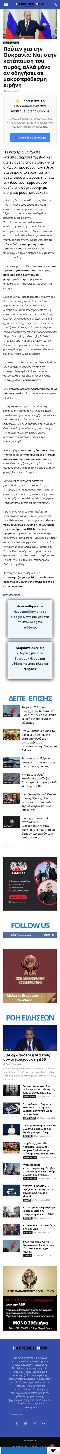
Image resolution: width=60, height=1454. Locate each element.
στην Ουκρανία (39, 209)
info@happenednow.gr (37, 1414)
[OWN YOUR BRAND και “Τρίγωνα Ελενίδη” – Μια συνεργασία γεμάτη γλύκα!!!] (11, 1190)
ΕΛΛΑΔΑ (27, 1200)
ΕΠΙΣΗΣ (40, 698)
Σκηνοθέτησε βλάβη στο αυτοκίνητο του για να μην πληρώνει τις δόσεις (38, 762)
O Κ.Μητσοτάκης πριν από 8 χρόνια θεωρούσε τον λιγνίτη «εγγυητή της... (39, 1129)
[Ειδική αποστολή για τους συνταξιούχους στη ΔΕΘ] (30, 1038)
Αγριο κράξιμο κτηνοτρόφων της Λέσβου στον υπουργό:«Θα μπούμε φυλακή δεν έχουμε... (39, 1169)
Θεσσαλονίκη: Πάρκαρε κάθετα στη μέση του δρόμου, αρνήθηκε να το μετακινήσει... (37, 1109)
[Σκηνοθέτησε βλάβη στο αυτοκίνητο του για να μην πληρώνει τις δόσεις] (11, 762)
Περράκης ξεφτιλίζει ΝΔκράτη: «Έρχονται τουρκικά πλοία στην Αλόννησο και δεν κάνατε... (40, 1148)
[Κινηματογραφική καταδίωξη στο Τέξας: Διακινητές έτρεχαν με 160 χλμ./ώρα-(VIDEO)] (11, 778)
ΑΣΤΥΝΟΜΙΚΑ (29, 1096)
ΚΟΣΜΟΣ (14, 43)
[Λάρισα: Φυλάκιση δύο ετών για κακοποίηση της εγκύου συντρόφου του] (11, 1090)
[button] (5, 4)
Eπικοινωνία (30, 1440)
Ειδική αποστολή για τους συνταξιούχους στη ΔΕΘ (26, 1057)
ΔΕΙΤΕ (16, 698)
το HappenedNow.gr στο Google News (28, 611)
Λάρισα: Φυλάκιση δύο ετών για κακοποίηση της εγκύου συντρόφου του (39, 1089)
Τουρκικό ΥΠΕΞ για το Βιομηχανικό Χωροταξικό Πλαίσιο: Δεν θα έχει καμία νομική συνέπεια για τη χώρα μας (39, 714)
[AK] (30, 1002)
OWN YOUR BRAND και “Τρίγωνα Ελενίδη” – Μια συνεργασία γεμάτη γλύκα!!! (38, 1191)
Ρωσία (9, 200)
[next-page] (11, 846)
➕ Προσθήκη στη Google (30, 137)
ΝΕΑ (6, 43)
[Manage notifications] (52, 1446)
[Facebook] (16, 1423)
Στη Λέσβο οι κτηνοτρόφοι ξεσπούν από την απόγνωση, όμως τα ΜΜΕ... (39, 1211)
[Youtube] (43, 1423)
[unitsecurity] (30, 909)
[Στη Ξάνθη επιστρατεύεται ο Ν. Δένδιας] (11, 1229)
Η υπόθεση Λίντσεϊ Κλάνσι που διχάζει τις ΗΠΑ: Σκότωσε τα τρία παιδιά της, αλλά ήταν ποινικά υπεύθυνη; (39, 802)
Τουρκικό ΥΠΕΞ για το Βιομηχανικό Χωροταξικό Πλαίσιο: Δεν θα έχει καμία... (38, 1246)
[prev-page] (5, 846)
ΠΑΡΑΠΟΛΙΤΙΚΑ (30, 1157)
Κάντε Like (49, 935)
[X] (34, 1423)
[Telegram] (25, 1423)
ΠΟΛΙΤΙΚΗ (8, 1049)
